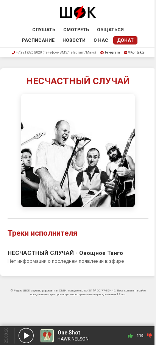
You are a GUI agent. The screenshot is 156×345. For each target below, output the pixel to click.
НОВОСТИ (74, 40)
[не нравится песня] (149, 335)
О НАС (101, 40)
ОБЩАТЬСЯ (110, 29)
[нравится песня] (130, 335)
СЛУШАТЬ (43, 29)
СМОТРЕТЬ (76, 29)
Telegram (112, 52)
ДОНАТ (125, 40)
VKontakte (136, 52)
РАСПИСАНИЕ (38, 40)
